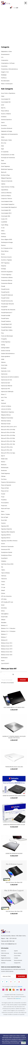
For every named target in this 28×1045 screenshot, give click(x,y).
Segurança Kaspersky (6, 529)
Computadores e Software (8, 63)
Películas (3, 476)
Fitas (2, 333)
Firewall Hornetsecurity (7, 301)
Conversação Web (5, 216)
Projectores (4, 505)
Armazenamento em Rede (7, 154)
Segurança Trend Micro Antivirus (9, 540)
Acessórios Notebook (6, 128)
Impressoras (4, 374)
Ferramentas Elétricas (6, 280)
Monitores (3, 464)
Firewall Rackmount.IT (6, 312)
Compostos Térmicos (6, 198)
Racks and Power (5, 508)
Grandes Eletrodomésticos (8, 353)
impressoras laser (5, 383)
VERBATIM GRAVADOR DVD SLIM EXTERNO (14, 795)
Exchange (3, 269)
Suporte (16, 951)
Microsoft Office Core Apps (8, 453)
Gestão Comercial (5, 350)
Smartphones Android (6, 552)
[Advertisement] (14, 25)
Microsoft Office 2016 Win (8, 432)
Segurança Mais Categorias (8, 532)
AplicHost (18, 998)
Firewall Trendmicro (6, 321)
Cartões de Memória (6, 192)
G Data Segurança (5, 342)
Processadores (5, 502)
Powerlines (4, 500)
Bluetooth (3, 172)
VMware (3, 619)
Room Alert (4, 520)
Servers (3, 543)
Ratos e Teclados (5, 514)
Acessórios (4, 125)
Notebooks (4, 470)
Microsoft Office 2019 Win (8, 438)
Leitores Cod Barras (6, 406)
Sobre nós (3, 951)
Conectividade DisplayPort (7, 204)
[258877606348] (15, 981)
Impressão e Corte (5, 371)
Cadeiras (3, 184)
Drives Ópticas (4, 251)
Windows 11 (4, 634)
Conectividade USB (6, 210)
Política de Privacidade (6, 960)
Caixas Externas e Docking (7, 187)
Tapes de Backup (5, 573)
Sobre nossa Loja (5, 953)
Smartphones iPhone (6, 555)
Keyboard (3, 403)
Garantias (3, 963)
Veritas (3, 611)
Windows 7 (4, 637)
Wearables (3, 622)
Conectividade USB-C (6, 213)
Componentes (4, 60)
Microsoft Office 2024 (7, 447)
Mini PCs (3, 108)
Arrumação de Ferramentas (8, 157)
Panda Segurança (5, 473)
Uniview (3, 593)
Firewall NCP (4, 307)
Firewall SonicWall (5, 315)
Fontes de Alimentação (7, 336)
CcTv (2, 57)
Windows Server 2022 (6, 652)
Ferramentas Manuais (6, 283)
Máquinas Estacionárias (7, 418)
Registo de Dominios (5, 958)
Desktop (3, 233)
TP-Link (3, 587)
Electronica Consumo (6, 257)
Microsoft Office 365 (6, 450)
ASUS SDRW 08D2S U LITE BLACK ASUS (14, 707)
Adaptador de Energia (6, 131)
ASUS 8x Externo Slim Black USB (14, 882)
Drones (3, 254)
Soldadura (3, 561)
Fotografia (4, 339)
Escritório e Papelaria (6, 260)
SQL (2, 567)
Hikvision (3, 362)
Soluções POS (17, 963)
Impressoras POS (5, 388)
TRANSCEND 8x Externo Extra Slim (14, 767)
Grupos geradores (5, 356)
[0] (10, 8)
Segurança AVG (5, 526)
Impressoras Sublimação (7, 391)
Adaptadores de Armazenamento (9, 134)
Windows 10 (4, 625)
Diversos (3, 245)
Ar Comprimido (4, 152)
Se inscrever (21, 976)
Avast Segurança (5, 166)
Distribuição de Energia (7, 242)
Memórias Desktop (6, 421)
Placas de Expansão (6, 485)
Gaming (3, 345)
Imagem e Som (5, 72)
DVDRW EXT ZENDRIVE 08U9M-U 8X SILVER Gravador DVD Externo (14, 737)
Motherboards (4, 467)
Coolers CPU (4, 219)
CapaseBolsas (4, 190)
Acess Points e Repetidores (8, 93)
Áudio (2, 160)
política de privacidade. (13, 1043)
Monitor (3, 462)
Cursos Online (17, 956)
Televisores (4, 578)
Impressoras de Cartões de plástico (10, 377)
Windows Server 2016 (6, 646)
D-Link (2, 228)
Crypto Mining (4, 225)
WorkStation (4, 657)
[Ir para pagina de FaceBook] (2, 981)
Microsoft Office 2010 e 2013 (9, 426)
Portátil (3, 494)
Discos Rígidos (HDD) (6, 239)
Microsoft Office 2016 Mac (8, 429)
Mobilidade (3, 75)
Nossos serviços (18, 953)
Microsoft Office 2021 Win (8, 444)
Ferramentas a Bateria (6, 277)
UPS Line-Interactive (6, 596)
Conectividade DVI (5, 99)
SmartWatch (4, 558)
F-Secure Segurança (6, 274)
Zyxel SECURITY (5, 663)
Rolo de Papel (4, 517)
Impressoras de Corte (6, 380)
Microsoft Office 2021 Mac (8, 441)
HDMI (2, 359)
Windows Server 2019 (6, 649)
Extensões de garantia (6, 271)
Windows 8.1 (4, 640)
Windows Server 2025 (6, 655)
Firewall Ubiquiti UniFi (6, 324)
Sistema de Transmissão (7, 546)
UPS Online (4, 599)
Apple (2, 149)
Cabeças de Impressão (6, 181)
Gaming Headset (5, 347)
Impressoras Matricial (6, 385)
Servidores (3, 116)
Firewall (3, 286)
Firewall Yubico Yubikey (6, 330)
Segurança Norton (5, 538)
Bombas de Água (5, 175)
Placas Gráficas (5, 111)
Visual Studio (4, 617)
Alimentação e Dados (6, 140)
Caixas (2, 96)
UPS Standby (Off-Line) (7, 602)
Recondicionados (5, 81)
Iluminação (3, 368)
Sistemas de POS (5, 549)
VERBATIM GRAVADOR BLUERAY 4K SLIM (14, 824)
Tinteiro (3, 581)
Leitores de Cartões (6, 409)
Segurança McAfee (6, 535)
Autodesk (3, 163)
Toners (3, 584)
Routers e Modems (6, 114)
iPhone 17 (3, 394)
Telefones (3, 576)
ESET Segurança (5, 263)
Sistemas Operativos (6, 119)
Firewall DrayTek (5, 292)
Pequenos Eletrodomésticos (8, 482)
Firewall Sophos (5, 318)
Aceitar (23, 1043)
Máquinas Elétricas (6, 415)
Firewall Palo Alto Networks (8, 309)
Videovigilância (4, 614)
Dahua (2, 231)
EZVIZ (2, 105)
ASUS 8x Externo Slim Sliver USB (14, 911)
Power (2, 497)
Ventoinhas (4, 608)
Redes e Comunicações (7, 83)
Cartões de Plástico (6, 195)
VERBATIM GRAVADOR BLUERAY (14, 853)
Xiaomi (2, 660)
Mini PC (3, 456)
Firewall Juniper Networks (7, 304)
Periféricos (4, 78)
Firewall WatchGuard (6, 327)
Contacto (16, 958)
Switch (3, 122)
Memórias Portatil (5, 424)
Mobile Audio (4, 459)
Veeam (2, 605)
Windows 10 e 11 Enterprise (8, 631)
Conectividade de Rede (6, 201)
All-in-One (3, 143)
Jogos (2, 400)
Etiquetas (3, 266)
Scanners (3, 523)
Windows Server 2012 (6, 643)
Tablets (3, 570)
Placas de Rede (5, 488)
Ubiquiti (3, 590)
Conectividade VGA (6, 102)
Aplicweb (20, 986)
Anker (2, 146)
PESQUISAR (23, 680)
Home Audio (4, 365)
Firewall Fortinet (5, 298)
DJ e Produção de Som (6, 248)
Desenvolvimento (18, 960)
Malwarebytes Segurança (7, 412)
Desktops (3, 236)
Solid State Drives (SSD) (7, 564)
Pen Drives (4, 479)
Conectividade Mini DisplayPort (9, 207)
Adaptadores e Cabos (6, 51)
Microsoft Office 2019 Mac (8, 435)
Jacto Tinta (4, 397)
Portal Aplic (3, 956)
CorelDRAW (4, 222)
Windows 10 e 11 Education (8, 628)
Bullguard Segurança (6, 178)
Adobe (2, 137)
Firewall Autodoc (5, 289)
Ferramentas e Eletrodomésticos (9, 69)
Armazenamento (5, 54)
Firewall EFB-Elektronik (7, 295)
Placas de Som (5, 491)
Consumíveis (4, 66)
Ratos (2, 511)
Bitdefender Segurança (7, 169)
